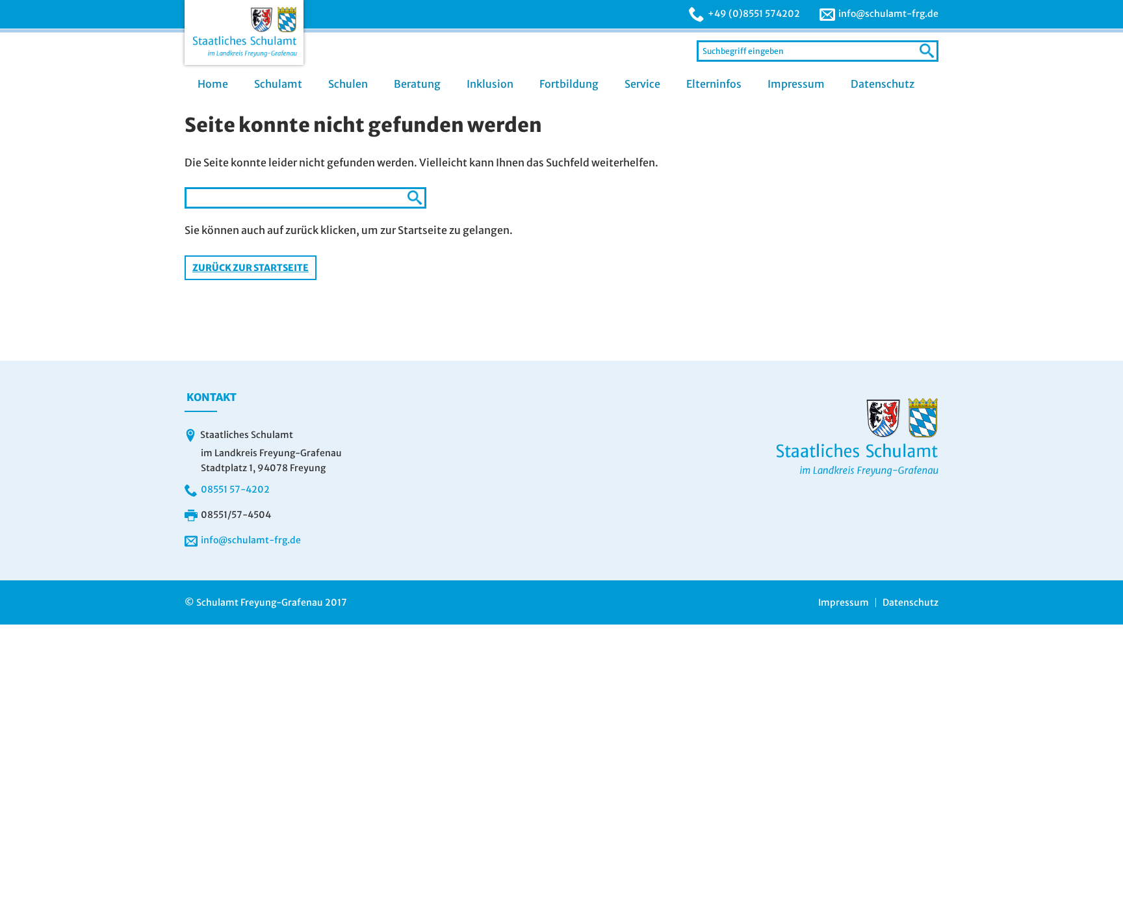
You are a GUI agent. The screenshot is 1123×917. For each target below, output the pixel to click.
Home (213, 83)
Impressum (796, 83)
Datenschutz (882, 83)
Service (642, 83)
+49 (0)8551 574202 (754, 13)
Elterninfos (714, 83)
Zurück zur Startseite (250, 268)
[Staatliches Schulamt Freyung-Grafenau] (244, 32)
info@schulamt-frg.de (888, 13)
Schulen (348, 83)
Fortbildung (569, 83)
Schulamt (278, 83)
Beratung (417, 83)
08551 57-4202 (235, 489)
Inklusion (490, 83)
